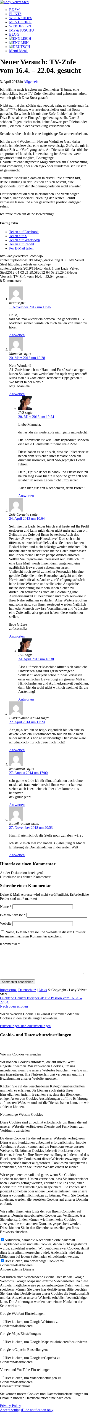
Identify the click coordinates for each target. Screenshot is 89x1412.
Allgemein (31, 82)
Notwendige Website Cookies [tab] (21, 1114)
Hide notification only (37, 1410)
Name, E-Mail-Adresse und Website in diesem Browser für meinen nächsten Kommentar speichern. (42, 934)
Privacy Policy (10, 1406)
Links (43, 990)
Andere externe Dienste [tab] (17, 1269)
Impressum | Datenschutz (18, 990)
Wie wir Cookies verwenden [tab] (20, 1054)
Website (5, 923)
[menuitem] (49, 10)
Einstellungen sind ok (15, 1026)
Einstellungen (41, 1026)
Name (5, 906)
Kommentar (10, 944)
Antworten (17, 335)
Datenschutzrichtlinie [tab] (15, 1386)
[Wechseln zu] (20, 38)
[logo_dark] (14, 2)
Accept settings (11, 1410)
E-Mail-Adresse (13, 915)
